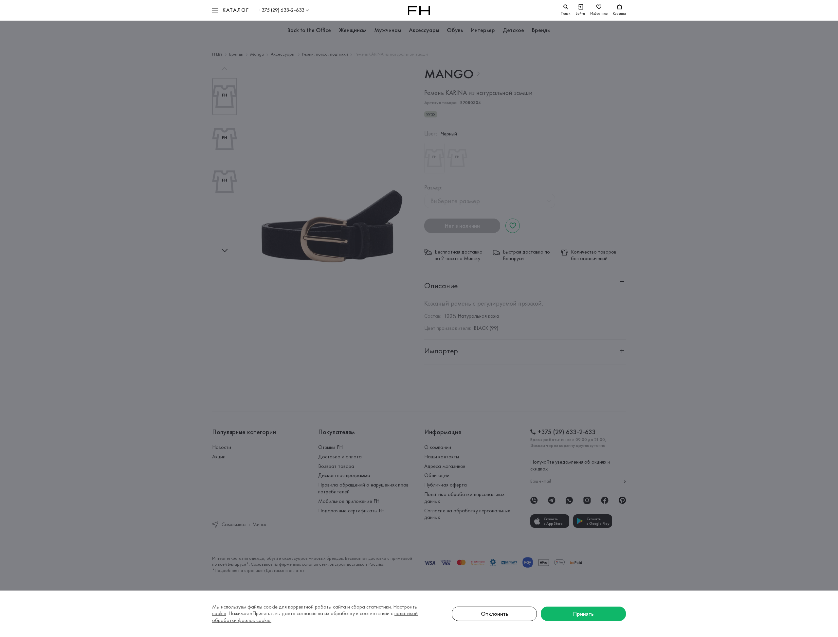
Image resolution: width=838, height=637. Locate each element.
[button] (230, 10)
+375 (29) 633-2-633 (281, 10)
